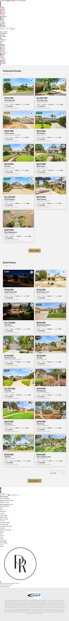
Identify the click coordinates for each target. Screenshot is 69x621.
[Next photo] (32, 87)
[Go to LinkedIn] (0, 4)
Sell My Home (3, 517)
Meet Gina (3, 511)
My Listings (2, 36)
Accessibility (3, 541)
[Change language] (1, 6)
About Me (2, 35)
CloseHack (9, 585)
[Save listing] (31, 80)
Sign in (4, 26)
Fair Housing (3, 543)
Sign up (1, 26)
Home (1, 509)
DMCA (2, 539)
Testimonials (3, 33)
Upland (2, 532)
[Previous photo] (5, 87)
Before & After (3, 32)
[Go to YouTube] (0, 3)
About (1, 507)
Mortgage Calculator (6, 526)
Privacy (2, 535)
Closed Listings (4, 524)
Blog (1, 38)
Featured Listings (5, 522)
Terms (1, 537)
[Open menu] (0, 64)
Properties (2, 520)
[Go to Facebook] (0, 2)
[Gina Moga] (20, 580)
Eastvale (2, 528)
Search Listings (34, 250)
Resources (2, 39)
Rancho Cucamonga (5, 530)
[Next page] (63, 473)
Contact (2, 41)
